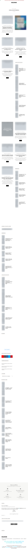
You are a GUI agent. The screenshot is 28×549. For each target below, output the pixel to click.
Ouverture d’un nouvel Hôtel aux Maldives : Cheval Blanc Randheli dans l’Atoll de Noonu (7, 178)
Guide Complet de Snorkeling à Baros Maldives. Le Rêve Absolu (22, 84)
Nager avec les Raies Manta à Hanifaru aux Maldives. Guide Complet (8, 440)
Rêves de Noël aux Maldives (8, 458)
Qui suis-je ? (3, 515)
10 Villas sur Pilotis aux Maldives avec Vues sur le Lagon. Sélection (20, 156)
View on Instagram (7, 349)
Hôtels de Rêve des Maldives (20, 21)
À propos (3, 538)
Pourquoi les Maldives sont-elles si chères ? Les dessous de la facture (8, 413)
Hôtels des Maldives (7, 153)
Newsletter (25, 538)
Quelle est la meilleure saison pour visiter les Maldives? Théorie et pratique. (8, 465)
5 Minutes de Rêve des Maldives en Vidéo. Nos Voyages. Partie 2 (22, 195)
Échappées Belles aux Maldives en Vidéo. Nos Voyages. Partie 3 (22, 183)
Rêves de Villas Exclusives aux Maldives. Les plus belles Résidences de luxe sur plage (7, 28)
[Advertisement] (14, 5)
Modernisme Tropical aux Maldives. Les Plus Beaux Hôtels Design (20, 49)
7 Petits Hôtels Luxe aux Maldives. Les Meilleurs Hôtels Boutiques (22, 106)
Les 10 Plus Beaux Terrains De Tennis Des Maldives (7, 71)
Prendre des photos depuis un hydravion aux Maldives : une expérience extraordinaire (8, 435)
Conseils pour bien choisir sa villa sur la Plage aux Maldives (8, 450)
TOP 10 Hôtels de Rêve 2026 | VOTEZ (16, 538)
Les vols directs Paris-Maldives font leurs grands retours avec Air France (22, 203)
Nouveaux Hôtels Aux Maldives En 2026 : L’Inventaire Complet (22, 189)
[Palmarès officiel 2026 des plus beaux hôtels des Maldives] (14, 0)
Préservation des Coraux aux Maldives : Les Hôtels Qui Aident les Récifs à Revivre (22, 175)
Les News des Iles (7, 176)
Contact (22, 538)
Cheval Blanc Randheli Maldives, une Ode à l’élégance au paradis (7, 155)
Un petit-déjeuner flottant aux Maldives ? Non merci (8, 428)
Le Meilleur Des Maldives (7, 25)
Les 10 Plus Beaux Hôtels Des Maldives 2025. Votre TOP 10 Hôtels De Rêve (20, 24)
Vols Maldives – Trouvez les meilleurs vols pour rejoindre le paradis (8, 388)
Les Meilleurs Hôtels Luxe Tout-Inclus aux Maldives (22, 115)
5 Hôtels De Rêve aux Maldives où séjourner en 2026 (7, 49)
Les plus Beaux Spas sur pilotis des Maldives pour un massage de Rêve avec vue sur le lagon (20, 134)
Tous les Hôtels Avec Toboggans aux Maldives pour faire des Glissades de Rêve (7, 129)
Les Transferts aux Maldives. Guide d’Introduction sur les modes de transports (8, 421)
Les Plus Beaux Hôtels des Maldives (8, 538)
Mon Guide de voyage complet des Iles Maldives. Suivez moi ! (8, 401)
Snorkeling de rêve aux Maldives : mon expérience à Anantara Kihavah (22, 96)
